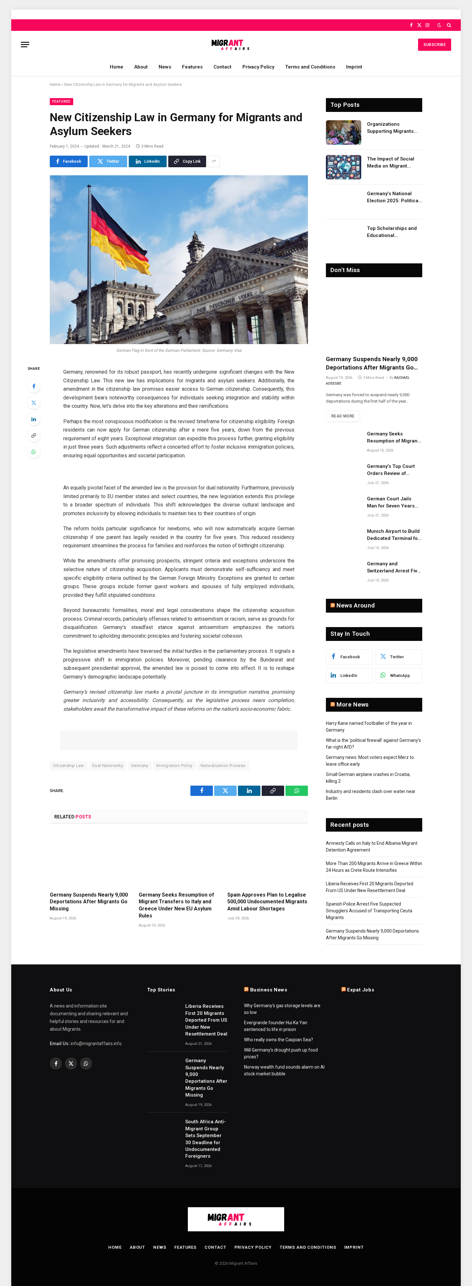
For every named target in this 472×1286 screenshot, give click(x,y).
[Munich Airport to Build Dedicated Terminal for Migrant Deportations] (343, 539)
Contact (223, 67)
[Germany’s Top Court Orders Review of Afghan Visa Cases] (343, 474)
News (165, 67)
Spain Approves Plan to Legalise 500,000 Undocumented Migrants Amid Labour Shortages (267, 902)
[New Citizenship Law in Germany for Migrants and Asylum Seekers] (179, 259)
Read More (342, 416)
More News (353, 704)
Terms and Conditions (310, 67)
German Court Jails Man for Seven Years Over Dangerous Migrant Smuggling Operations (391, 502)
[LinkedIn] (33, 419)
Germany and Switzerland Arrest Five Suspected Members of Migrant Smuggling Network (393, 567)
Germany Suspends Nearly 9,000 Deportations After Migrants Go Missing (89, 902)
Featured (61, 101)
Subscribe (435, 44)
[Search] (448, 25)
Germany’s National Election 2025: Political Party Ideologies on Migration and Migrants (393, 197)
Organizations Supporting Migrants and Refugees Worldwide (390, 128)
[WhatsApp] (33, 451)
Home (116, 67)
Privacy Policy (258, 67)
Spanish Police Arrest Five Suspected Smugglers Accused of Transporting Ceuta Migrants (369, 910)
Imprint (354, 67)
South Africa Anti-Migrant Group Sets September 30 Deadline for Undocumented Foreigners (205, 1139)
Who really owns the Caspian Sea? (278, 1039)
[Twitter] (33, 402)
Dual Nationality (107, 765)
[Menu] (25, 44)
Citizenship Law (68, 765)
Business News (268, 990)
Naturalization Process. (223, 765)
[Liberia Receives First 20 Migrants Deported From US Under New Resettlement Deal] (163, 1013)
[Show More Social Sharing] (214, 161)
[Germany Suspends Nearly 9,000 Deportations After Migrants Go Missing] (90, 859)
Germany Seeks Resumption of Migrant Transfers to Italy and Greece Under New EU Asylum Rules (176, 905)
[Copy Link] (33, 435)
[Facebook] (33, 386)
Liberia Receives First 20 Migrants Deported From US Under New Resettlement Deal (206, 1020)
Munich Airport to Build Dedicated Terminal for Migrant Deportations (393, 535)
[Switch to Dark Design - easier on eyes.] (439, 25)
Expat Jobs (360, 990)
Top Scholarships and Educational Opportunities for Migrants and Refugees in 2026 (393, 232)
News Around (356, 605)
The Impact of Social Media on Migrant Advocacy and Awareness (390, 162)
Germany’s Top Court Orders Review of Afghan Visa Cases (391, 470)
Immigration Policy (174, 765)
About (141, 67)
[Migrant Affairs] (236, 44)
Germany (139, 765)
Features (192, 67)
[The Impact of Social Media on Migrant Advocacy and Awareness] (343, 167)
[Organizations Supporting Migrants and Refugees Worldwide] (343, 132)
